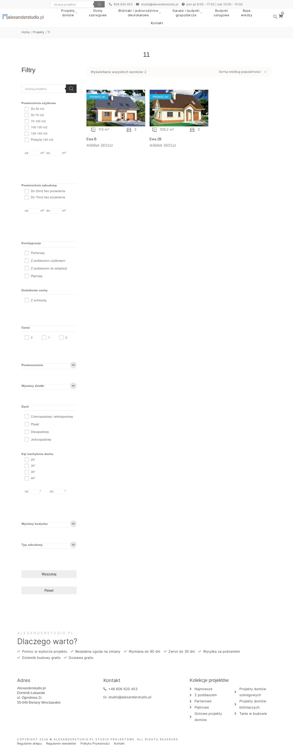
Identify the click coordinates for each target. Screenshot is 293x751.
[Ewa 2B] (179, 108)
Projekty (38, 32)
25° (33, 459)
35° (33, 472)
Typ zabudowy (32, 544)
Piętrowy (36, 276)
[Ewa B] (115, 108)
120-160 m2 (39, 133)
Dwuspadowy (40, 431)
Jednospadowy (41, 439)
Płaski (35, 424)
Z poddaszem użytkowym (48, 260)
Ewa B (91, 139)
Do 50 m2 (37, 108)
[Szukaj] (99, 4)
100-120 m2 (39, 127)
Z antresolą (38, 300)
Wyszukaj (49, 573)
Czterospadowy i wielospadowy (52, 416)
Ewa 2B (156, 139)
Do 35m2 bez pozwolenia (48, 191)
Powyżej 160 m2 (42, 139)
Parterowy (38, 253)
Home (25, 32)
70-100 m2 (38, 121)
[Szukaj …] (275, 17)
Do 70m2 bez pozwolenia (48, 197)
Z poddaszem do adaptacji (49, 268)
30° (33, 465)
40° (33, 478)
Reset (48, 590)
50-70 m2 (37, 115)
